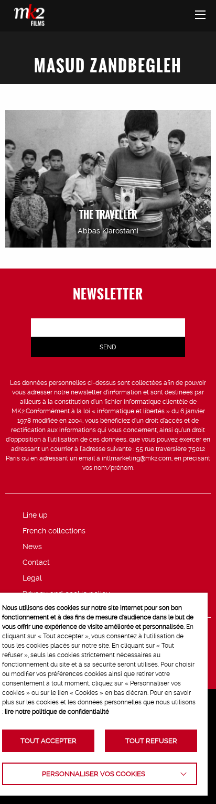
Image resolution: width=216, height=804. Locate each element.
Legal (32, 578)
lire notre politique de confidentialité (57, 711)
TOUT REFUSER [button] (151, 741)
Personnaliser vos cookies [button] (93, 774)
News (32, 546)
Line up (35, 515)
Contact (36, 562)
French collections (54, 531)
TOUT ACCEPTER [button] (48, 741)
